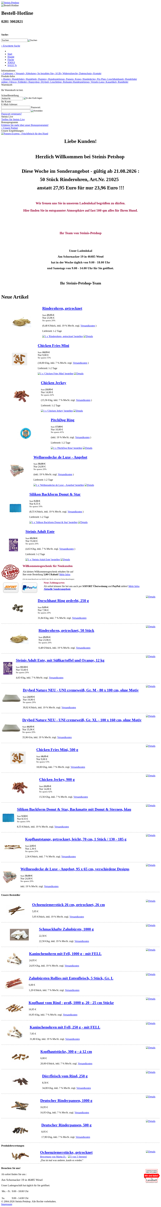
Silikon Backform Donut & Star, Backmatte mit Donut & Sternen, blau (74, 809)
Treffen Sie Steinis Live (13, 119)
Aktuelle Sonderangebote (57, 589)
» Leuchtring (54, 82)
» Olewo (11, 82)
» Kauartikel (110, 82)
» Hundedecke (88, 79)
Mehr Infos (64, 574)
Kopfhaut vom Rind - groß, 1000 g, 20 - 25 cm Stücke (71, 1003)
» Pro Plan (100, 79)
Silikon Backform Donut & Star (55, 494)
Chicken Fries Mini (53, 345)
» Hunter (5, 79)
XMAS (11, 62)
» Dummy (41, 79)
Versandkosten (87, 325)
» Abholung (30, 73)
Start (10, 54)
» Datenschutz (84, 73)
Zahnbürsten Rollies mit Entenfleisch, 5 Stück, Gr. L (71, 978)
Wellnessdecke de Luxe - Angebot (60, 457)
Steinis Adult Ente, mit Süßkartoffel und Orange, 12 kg (60, 660)
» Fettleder (21, 82)
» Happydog (33, 82)
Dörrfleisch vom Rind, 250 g (65, 1076)
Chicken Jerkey (53, 383)
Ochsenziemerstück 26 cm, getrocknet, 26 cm (68, 905)
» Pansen (68, 79)
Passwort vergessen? (11, 113)
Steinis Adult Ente (40, 531)
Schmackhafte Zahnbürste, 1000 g (66, 929)
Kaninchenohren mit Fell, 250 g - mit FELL (65, 1027)
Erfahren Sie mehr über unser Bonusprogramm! (24, 125)
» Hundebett (30, 79)
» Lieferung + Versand (12, 73)
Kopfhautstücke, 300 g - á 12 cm (66, 1051)
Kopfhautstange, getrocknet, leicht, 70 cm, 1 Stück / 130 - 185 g (75, 839)
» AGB (57, 73)
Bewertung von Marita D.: (53, 1156)
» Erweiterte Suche (10, 45)
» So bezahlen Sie (44, 73)
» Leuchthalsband (114, 79)
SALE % (12, 65)
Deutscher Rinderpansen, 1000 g (66, 1100)
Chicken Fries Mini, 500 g (57, 750)
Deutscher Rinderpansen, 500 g (66, 1125)
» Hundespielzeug (55, 79)
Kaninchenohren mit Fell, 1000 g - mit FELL (65, 954)
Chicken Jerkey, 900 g (57, 779)
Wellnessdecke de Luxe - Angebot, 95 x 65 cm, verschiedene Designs (74, 869)
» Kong (77, 79)
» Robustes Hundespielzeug (75, 82)
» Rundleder (122, 82)
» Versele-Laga (96, 82)
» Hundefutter (17, 79)
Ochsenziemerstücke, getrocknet (66, 1152)
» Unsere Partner (9, 128)
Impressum (6, 1204)
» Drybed (43, 82)
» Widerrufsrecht (69, 73)
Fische (11, 59)
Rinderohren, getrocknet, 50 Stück (66, 630)
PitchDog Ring (62, 420)
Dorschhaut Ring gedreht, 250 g (63, 601)
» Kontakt (96, 73)
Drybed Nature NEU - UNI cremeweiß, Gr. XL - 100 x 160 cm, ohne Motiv (82, 720)
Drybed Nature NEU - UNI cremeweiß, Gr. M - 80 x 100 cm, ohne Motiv (81, 690)
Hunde (11, 56)
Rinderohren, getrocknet (62, 308)
